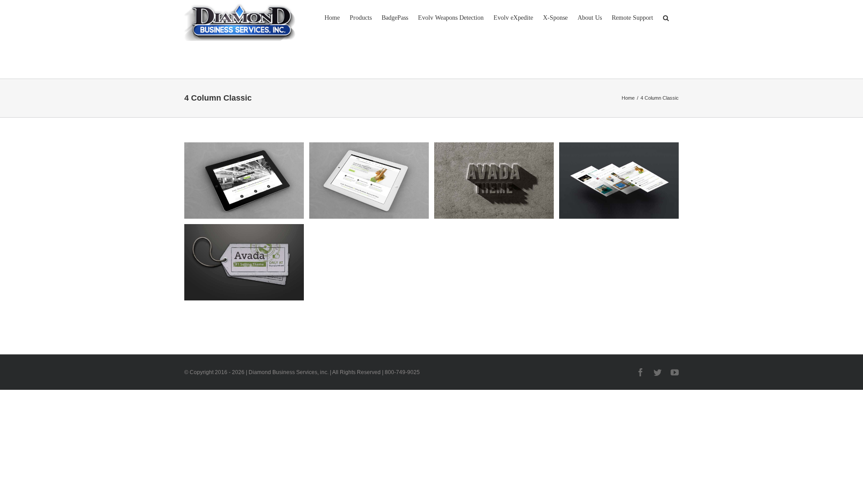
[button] (666, 17)
